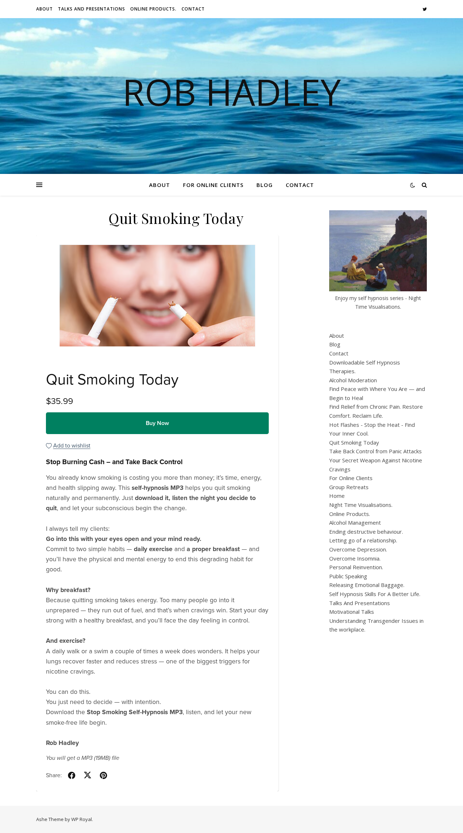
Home (337, 495)
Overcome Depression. (358, 549)
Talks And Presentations (91, 9)
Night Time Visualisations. (360, 504)
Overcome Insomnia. (355, 558)
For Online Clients (213, 184)
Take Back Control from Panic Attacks (375, 451)
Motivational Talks (351, 611)
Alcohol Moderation (353, 380)
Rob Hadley (231, 92)
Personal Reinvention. (356, 567)
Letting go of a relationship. (363, 540)
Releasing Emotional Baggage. (366, 584)
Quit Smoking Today (354, 442)
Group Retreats (349, 487)
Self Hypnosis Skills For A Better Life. (374, 593)
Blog (264, 184)
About (44, 9)
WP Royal (81, 819)
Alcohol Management (355, 522)
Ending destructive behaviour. (366, 531)
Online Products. (153, 9)
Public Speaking (348, 576)
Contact (193, 9)
